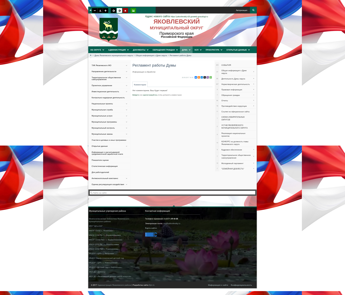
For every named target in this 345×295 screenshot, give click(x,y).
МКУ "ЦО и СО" (96, 226)
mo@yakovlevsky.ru (171, 223)
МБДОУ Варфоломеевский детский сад (106, 258)
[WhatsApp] (210, 77)
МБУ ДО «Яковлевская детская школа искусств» (110, 276)
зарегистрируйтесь (150, 95)
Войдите (135, 95)
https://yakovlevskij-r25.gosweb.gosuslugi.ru (176, 16)
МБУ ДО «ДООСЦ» (97, 271)
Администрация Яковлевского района (115, 285)
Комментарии (140, 84)
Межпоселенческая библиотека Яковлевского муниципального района (109, 220)
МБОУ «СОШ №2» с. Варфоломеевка (105, 239)
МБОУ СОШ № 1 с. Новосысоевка (104, 244)
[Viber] (207, 77)
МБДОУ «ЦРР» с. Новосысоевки (103, 262)
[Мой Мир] (202, 77)
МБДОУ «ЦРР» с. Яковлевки (101, 253)
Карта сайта (151, 228)
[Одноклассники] (199, 77)
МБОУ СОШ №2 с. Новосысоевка (103, 248)
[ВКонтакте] (196, 77)
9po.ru (151, 285)
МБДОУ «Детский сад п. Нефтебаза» (105, 267)
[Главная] (91, 55)
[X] (204, 77)
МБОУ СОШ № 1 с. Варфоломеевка (105, 235)
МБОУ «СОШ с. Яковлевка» (101, 230)
